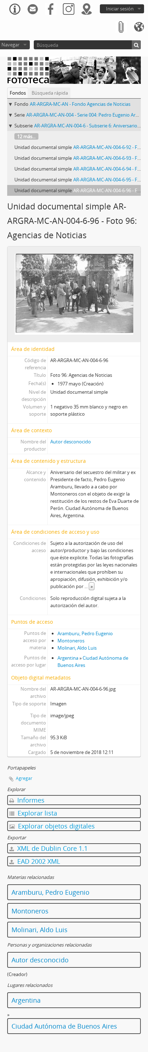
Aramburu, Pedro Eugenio (85, 633)
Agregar (24, 778)
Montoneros (70, 640)
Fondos (18, 93)
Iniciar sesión (120, 8)
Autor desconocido (70, 441)
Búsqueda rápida (50, 93)
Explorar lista (36, 813)
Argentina (67, 658)
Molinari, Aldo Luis (77, 648)
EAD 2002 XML (37, 861)
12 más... (26, 136)
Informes (30, 800)
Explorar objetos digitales (55, 826)
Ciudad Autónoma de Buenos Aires (64, 1026)
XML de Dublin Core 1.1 (51, 848)
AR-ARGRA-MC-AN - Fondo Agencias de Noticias (80, 104)
